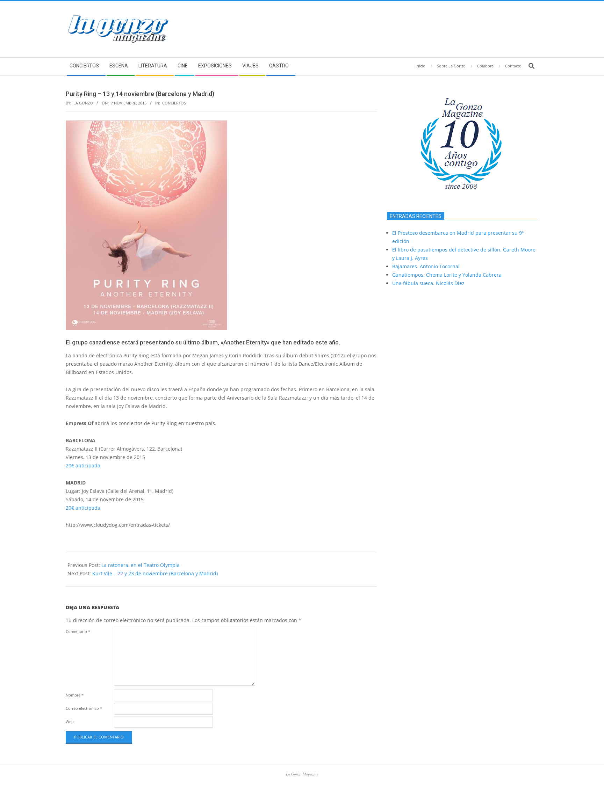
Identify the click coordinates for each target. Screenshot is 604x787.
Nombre (75, 695)
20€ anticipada (83, 465)
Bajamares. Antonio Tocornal (426, 266)
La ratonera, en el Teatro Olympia (140, 565)
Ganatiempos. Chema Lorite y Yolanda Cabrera (447, 274)
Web (70, 721)
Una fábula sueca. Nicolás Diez (428, 283)
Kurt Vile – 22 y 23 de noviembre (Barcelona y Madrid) (155, 573)
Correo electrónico (84, 708)
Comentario (78, 631)
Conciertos (174, 102)
